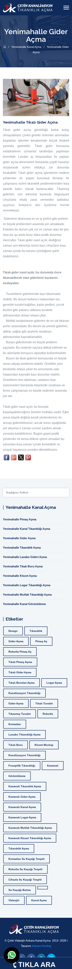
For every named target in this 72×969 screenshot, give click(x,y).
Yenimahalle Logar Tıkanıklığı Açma (26, 585)
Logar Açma (54, 682)
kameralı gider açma (22, 796)
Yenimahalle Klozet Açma (20, 575)
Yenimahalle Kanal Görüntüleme (24, 604)
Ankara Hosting (41, 946)
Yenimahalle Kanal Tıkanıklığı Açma (26, 528)
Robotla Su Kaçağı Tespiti (25, 869)
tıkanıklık (36, 630)
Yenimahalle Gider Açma (19, 538)
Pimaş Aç (41, 641)
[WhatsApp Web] (12, 955)
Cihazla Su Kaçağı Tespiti (25, 879)
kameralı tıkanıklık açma (24, 786)
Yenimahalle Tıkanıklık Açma (22, 547)
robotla (48, 713)
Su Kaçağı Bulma (19, 889)
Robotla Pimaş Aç (19, 651)
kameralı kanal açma (22, 807)
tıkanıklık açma (18, 848)
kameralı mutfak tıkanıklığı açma (30, 827)
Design (13, 630)
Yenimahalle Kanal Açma (26, 46)
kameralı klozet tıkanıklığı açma (29, 838)
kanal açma (39, 900)
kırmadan (14, 724)
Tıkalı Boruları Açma (21, 682)
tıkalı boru (15, 744)
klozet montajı (44, 744)
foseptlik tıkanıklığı (21, 765)
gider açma (15, 641)
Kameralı (52, 765)
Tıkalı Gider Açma (19, 672)
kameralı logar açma (22, 817)
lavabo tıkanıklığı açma (24, 734)
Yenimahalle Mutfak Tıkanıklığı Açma (27, 594)
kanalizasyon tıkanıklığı (24, 693)
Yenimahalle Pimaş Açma (19, 519)
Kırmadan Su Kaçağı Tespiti (26, 858)
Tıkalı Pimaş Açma (20, 662)
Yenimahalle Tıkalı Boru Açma (23, 566)
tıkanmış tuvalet (19, 713)
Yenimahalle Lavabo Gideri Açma (25, 557)
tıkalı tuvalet (44, 703)
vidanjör (13, 900)
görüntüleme (17, 776)
